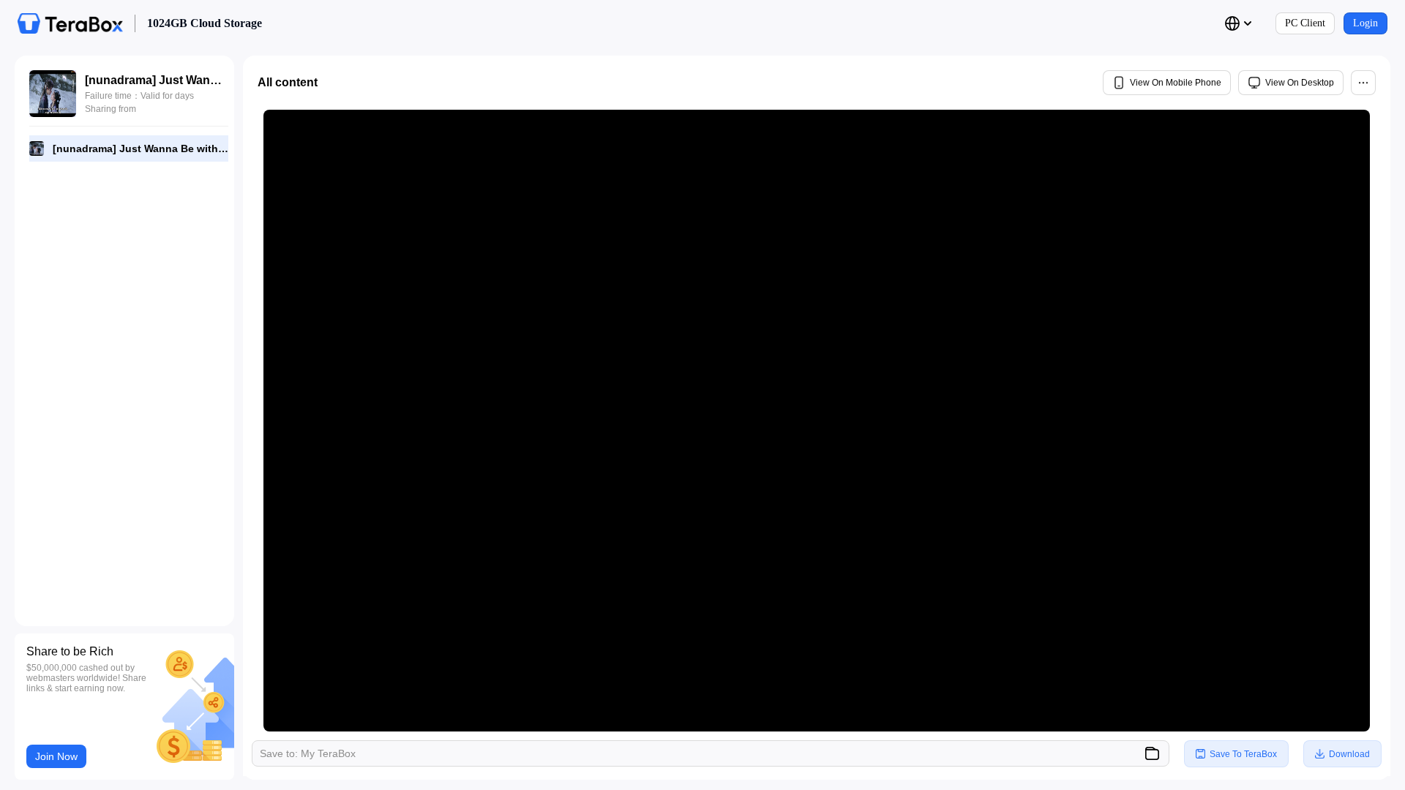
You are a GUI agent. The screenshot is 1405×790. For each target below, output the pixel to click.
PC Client (1305, 23)
